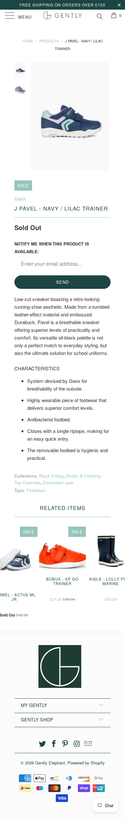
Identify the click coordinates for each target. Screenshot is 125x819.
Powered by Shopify (86, 763)
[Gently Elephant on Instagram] (77, 744)
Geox (20, 198)
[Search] (99, 15)
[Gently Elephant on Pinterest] (65, 744)
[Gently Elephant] (62, 16)
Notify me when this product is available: (51, 247)
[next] (104, 116)
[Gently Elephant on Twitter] (42, 744)
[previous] (36, 116)
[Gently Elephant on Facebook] (54, 744)
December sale (58, 482)
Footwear (36, 490)
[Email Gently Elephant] (88, 744)
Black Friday (51, 476)
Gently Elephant (50, 763)
